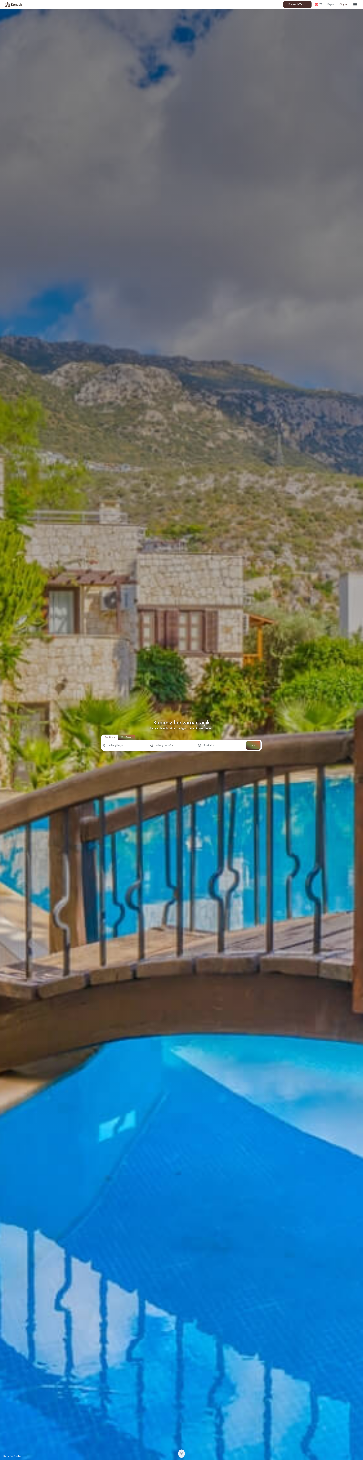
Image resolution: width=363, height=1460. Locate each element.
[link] (13, 4)
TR (320, 4)
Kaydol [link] (330, 4)
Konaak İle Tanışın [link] (297, 4)
